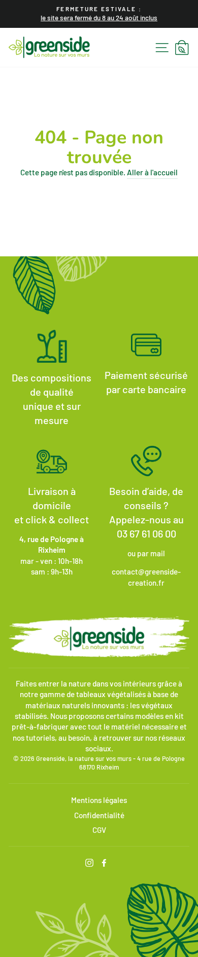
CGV (99, 829)
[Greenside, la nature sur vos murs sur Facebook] (104, 862)
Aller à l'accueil (152, 172)
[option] (99, 14)
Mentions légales (99, 800)
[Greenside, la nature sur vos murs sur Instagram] (89, 862)
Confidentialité (99, 815)
